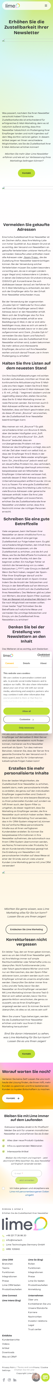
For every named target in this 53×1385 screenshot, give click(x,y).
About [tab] (43, 663)
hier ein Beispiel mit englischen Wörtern (24, 599)
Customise (25, 719)
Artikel (17, 1209)
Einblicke (6, 1209)
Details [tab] (26, 663)
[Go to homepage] (13, 6)
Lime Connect (9, 1295)
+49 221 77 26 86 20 (16, 1235)
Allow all (26, 711)
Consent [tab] (9, 663)
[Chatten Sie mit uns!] (45, 1377)
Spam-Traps (31, 257)
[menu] (46, 6)
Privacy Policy (9, 1367)
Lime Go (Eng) (35, 1259)
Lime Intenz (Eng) (11, 1300)
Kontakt (26, 173)
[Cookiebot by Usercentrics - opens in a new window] (38, 655)
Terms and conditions (28, 1367)
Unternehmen (35, 1295)
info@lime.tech (14, 1240)
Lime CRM (7, 1259)
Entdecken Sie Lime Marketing (26, 929)
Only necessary (26, 727)
